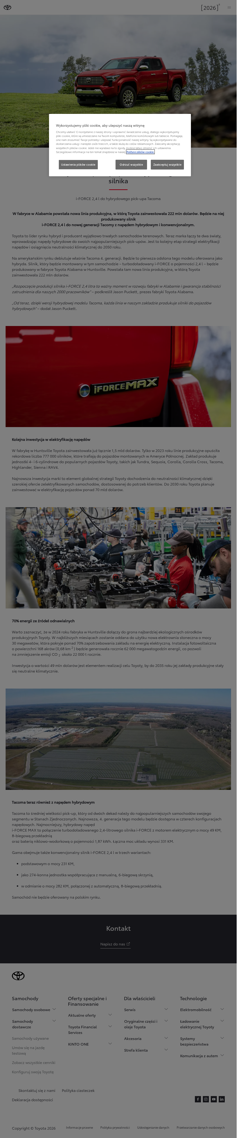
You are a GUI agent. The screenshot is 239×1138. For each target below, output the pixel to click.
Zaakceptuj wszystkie (167, 164)
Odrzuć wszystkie (131, 164)
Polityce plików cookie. (140, 152)
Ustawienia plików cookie (78, 164)
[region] (120, 145)
